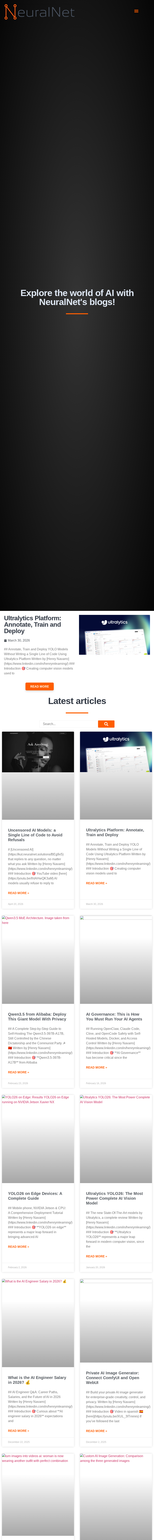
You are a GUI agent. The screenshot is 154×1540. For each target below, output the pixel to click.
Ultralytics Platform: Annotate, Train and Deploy (32, 624)
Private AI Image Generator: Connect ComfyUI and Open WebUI (112, 1378)
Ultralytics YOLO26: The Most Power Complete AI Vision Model (114, 1198)
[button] (136, 11)
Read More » (18, 893)
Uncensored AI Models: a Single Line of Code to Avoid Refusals (35, 835)
